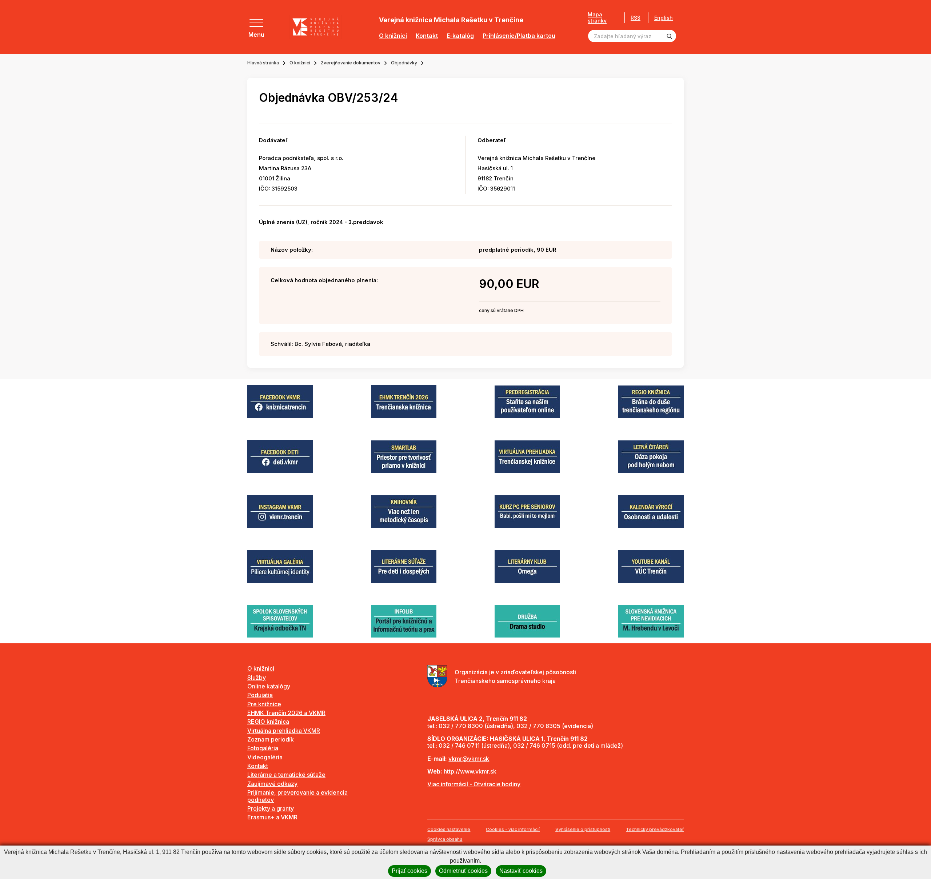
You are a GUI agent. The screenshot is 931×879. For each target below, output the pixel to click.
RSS (635, 18)
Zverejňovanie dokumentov (350, 62)
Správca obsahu (444, 839)
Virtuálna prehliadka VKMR (283, 730)
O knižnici (393, 35)
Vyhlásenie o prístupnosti (582, 829)
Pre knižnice (264, 704)
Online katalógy (268, 686)
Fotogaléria (262, 748)
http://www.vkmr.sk (470, 771)
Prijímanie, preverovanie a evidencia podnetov (297, 796)
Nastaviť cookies (521, 871)
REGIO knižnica (268, 721)
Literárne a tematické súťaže (286, 774)
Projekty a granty (270, 808)
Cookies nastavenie (448, 829)
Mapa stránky (597, 18)
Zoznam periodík (270, 739)
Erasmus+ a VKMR (272, 817)
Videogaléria (265, 757)
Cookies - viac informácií (513, 829)
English (663, 18)
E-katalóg (460, 35)
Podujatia (260, 695)
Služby (256, 677)
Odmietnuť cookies (463, 871)
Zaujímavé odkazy (272, 783)
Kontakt (427, 35)
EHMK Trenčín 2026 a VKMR (286, 712)
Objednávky (404, 62)
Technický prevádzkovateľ (655, 829)
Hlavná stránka (263, 62)
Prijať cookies (409, 871)
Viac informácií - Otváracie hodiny (473, 784)
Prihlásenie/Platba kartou (519, 35)
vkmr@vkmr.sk (468, 758)
